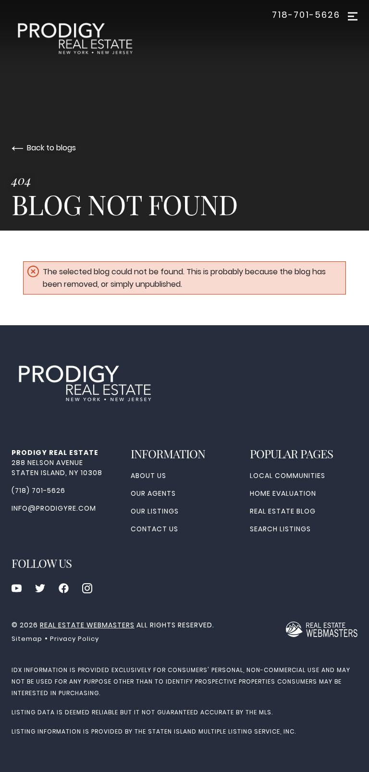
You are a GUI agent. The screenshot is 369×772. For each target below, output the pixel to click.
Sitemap (27, 638)
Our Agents (153, 493)
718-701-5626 (306, 15)
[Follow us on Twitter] (40, 588)
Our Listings (155, 511)
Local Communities (287, 475)
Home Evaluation (283, 493)
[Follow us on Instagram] (87, 588)
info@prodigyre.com (54, 508)
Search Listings (280, 529)
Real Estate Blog (283, 511)
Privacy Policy (74, 638)
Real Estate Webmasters (87, 625)
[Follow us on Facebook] (64, 588)
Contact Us (154, 529)
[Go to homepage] (84, 41)
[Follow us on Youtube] (17, 588)
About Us (148, 475)
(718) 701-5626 (38, 490)
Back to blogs (51, 147)
